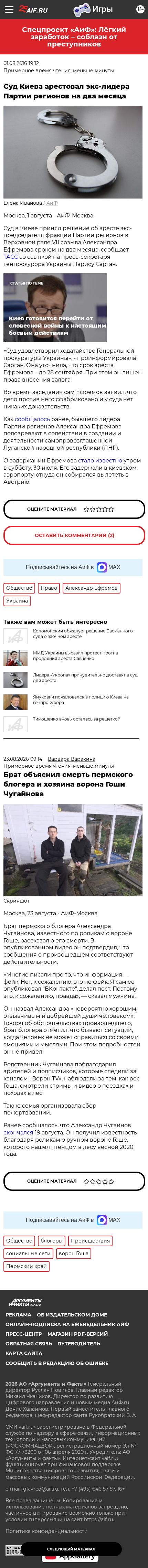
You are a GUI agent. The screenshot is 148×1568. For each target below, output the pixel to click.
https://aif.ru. (99, 1519)
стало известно (100, 460)
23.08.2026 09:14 (22, 759)
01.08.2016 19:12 (21, 63)
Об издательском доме (72, 1315)
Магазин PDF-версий (77, 1334)
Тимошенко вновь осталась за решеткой (76, 719)
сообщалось (33, 419)
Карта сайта (24, 1353)
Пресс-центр (24, 1334)
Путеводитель (78, 1344)
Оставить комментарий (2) (74, 535)
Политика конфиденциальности (47, 1531)
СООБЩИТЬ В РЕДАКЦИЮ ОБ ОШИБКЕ (57, 1363)
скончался (18, 1132)
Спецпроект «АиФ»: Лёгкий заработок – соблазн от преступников (74, 36)
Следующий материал (71, 1549)
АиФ (52, 203)
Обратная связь (29, 1344)
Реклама (18, 1315)
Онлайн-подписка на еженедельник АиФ (67, 1324)
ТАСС (11, 257)
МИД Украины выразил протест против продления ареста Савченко (75, 655)
